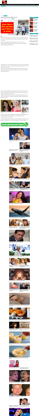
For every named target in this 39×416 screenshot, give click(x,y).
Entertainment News (27, 4)
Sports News (21, 4)
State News (17, 4)
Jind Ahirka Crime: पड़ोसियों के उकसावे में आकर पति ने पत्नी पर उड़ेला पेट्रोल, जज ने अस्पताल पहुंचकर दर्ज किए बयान (34, 42)
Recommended (34, 33)
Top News (5, 4)
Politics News (33, 4)
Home (3, 4)
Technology (9, 4)
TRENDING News (34, 17)
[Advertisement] (19, 11)
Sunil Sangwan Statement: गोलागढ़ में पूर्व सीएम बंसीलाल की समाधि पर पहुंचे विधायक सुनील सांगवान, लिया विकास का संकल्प (33, 36)
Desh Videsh (13, 4)
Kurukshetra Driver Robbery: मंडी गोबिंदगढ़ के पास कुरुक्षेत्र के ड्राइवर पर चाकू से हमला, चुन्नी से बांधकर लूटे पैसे (34, 39)
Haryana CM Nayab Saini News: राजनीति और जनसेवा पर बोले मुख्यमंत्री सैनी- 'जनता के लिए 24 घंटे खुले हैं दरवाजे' (34, 44)
